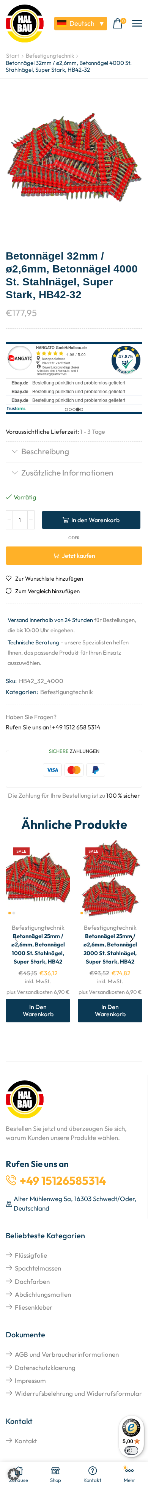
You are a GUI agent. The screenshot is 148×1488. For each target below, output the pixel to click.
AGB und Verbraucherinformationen (67, 1354)
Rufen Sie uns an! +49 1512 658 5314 (53, 727)
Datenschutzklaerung (45, 1367)
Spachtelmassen (38, 1268)
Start (12, 55)
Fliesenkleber (33, 1307)
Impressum (30, 1380)
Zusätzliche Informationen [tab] (67, 472)
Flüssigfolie (31, 1255)
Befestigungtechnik (50, 55)
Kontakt (26, 1441)
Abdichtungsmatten (43, 1294)
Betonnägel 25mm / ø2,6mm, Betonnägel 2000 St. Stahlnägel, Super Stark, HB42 (110, 948)
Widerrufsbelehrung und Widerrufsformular (78, 1393)
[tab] (74, 452)
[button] (119, 24)
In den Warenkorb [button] (38, 1010)
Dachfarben (32, 1281)
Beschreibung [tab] (45, 451)
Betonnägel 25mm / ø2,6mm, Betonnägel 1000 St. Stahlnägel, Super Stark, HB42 (38, 948)
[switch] (131, 1450)
